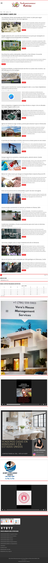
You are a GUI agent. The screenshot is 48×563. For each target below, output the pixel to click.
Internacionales (19, 142)
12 (4, 291)
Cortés (15, 261)
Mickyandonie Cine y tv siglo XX (6, 551)
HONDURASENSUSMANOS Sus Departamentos (8, 543)
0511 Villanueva (11, 261)
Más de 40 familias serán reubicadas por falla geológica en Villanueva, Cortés (24, 259)
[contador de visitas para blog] (6, 528)
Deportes (10, 244)
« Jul (1, 295)
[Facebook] (23, 560)
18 (43, 291)
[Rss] (22, 560)
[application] (24, 392)
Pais (9, 125)
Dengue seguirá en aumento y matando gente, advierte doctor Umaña (22, 157)
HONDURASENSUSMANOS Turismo (6, 539)
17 (37, 291)
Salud (19, 175)
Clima (14, 209)
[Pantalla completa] (45, 404)
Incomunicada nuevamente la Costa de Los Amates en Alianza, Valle (21, 207)
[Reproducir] (2, 404)
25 (43, 292)
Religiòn (11, 125)
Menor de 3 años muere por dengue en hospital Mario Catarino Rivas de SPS (23, 174)
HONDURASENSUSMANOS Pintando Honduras (8, 541)
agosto (7, 11)
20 (10, 292)
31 (37, 294)
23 (30, 292)
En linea (4, 280)
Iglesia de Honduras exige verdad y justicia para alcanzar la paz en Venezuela (24, 123)
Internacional (14, 142)
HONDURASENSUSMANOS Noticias (6, 537)
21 (17, 292)
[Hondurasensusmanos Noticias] (24, 4)
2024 (4, 11)
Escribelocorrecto (3, 547)
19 (4, 292)
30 (30, 294)
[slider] (23, 404)
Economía (14, 192)
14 (17, 291)
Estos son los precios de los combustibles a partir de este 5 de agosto (21, 190)
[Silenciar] (43, 404)
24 (37, 292)
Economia (10, 142)
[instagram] (25, 560)
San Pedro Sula (22, 175)
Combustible (11, 192)
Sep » (4, 295)
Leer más (24, 48)
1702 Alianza (11, 209)
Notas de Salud (14, 175)
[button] (24, 392)
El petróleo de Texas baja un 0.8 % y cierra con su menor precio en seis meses (24, 140)
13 (10, 291)
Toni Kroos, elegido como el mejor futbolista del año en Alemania (20, 242)
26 (4, 294)
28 (17, 294)
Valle (22, 209)
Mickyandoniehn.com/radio (5, 549)
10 (37, 289)
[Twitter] (24, 560)
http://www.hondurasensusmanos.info (16, 558)
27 (10, 294)
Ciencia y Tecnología (12, 39)
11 (43, 289)
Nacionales (10, 175)
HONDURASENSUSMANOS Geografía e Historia (8, 534)
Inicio (1, 11)
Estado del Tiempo (18, 209)
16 (30, 291)
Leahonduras (2, 545)
